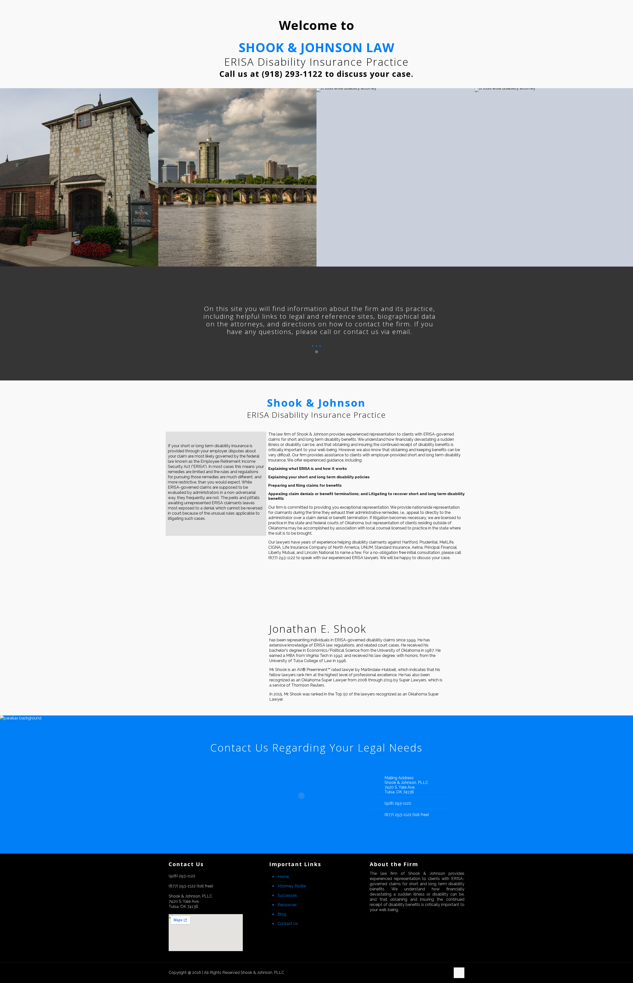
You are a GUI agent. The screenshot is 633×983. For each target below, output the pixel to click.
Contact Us (287, 923)
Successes (287, 895)
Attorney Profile (291, 886)
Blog (281, 914)
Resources (287, 904)
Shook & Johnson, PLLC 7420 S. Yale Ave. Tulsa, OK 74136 (406, 787)
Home (283, 876)
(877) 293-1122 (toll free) (406, 814)
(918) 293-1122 (397, 803)
